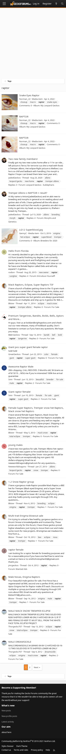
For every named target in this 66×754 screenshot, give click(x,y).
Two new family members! (23, 158)
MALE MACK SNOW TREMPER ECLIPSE (29, 610)
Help (48, 750)
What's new (8, 705)
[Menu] (4, 3)
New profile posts (9, 716)
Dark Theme (21, 746)
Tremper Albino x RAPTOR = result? (27, 192)
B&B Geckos (14, 334)
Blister (11, 303)
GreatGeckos (14, 354)
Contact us (6, 750)
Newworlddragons (17, 466)
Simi (10, 379)
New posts (6, 710)
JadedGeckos (14, 177)
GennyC (23, 233)
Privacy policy (37, 750)
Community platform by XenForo (28, 741)
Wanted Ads (21, 569)
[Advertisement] (33, 44)
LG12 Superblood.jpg (31, 229)
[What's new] (56, 3)
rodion (11, 272)
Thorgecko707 (15, 626)
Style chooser (8, 746)
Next (36, 667)
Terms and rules (21, 750)
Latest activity (8, 721)
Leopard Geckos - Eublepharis (40, 184)
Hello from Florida (18, 250)
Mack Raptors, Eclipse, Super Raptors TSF (31, 284)
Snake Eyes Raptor (29, 95)
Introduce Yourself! (46, 276)
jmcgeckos (13, 565)
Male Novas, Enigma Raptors (24, 576)
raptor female (15, 549)
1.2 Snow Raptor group (21, 481)
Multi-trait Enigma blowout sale (25, 515)
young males (15, 444)
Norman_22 (24, 99)
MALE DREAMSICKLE (19, 641)
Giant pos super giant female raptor (28, 347)
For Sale (55, 307)
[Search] (62, 3)
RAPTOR (23, 116)
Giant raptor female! (19, 391)
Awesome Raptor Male (20, 366)
